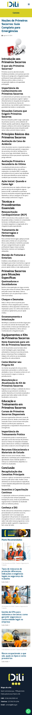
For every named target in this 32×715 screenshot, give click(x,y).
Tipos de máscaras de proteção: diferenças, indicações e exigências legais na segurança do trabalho (12, 574)
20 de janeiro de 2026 (8, 606)
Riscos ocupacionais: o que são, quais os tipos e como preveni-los (14, 656)
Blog (18, 691)
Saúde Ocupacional (21, 649)
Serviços (11, 691)
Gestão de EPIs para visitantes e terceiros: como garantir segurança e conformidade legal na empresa (15, 617)
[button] (28, 711)
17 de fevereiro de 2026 (8, 563)
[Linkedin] (19, 683)
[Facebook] (13, 683)
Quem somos (5, 691)
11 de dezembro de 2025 (8, 649)
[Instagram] (16, 683)
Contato (16, 13)
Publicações (4, 694)
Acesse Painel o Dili (14, 694)
